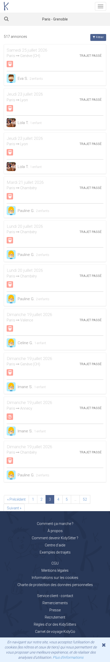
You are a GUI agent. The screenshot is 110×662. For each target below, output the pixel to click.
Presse (55, 610)
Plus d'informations (68, 657)
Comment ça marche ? (55, 524)
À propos (55, 531)
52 (85, 499)
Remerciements (55, 603)
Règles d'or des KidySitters (55, 624)
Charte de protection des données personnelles (55, 585)
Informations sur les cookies (55, 578)
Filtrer (99, 37)
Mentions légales (55, 570)
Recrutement (55, 617)
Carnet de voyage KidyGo (55, 632)
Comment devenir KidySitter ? (55, 538)
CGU (55, 563)
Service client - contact (55, 596)
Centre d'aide (55, 545)
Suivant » (14, 508)
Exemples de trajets (55, 552)
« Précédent (16, 499)
